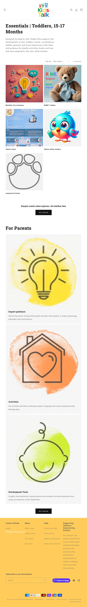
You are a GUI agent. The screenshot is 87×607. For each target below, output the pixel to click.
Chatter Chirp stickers (52, 149)
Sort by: (48, 61)
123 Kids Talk (16, 599)
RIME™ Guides (49, 105)
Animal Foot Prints (13, 193)
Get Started (43, 212)
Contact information (75, 599)
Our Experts (29, 539)
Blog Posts (29, 544)
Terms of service (62, 599)
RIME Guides (29, 528)
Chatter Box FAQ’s (50, 528)
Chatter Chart (11, 149)
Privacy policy (50, 599)
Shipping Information (52, 539)
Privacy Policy (49, 533)
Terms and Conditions (52, 544)
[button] (4, 9)
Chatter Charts (30, 533)
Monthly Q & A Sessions (15, 105)
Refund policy (39, 599)
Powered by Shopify (27, 599)
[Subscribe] (43, 580)
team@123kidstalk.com (16, 531)
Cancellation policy (75, 601)
